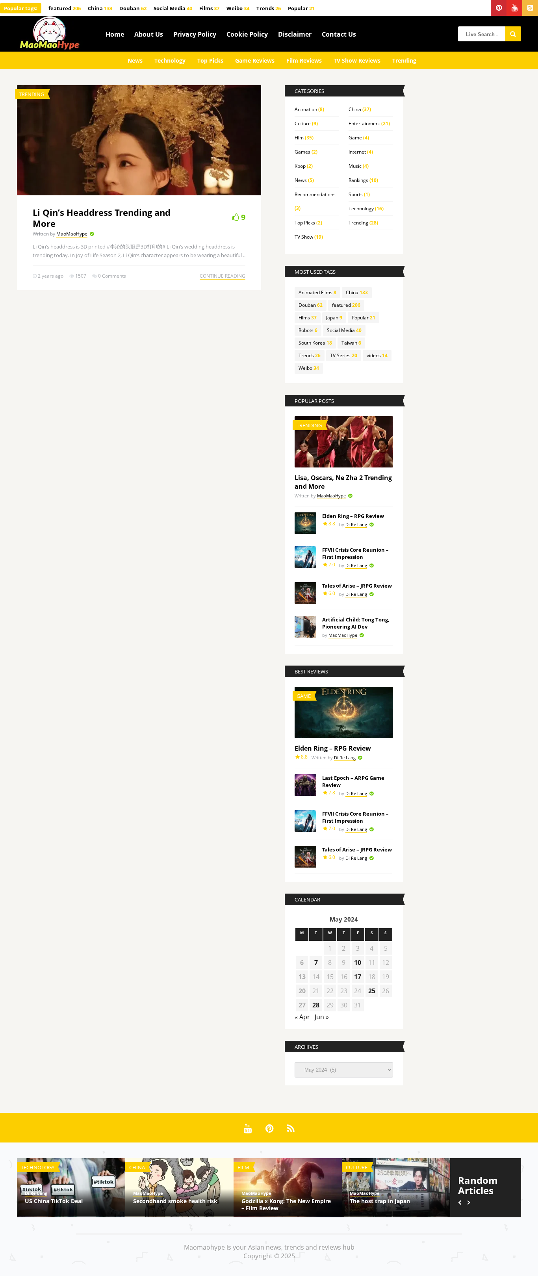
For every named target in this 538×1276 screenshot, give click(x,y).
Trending (404, 60)
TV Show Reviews (357, 60)
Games (302, 151)
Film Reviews (304, 60)
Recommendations (315, 194)
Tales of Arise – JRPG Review (357, 585)
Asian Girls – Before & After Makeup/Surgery (278, 1205)
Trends (268, 8)
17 (357, 976)
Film (299, 137)
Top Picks (210, 60)
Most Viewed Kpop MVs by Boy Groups (392, 1205)
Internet (357, 151)
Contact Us (339, 34)
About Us (148, 34)
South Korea (315, 342)
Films (209, 8)
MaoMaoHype (71, 233)
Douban (133, 8)
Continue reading (222, 276)
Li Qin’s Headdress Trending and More (102, 217)
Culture (303, 123)
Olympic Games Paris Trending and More (174, 1205)
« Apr (302, 1017)
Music (355, 166)
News (135, 60)
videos (377, 355)
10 (357, 962)
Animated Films (317, 292)
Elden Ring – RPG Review (353, 515)
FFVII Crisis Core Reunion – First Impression (355, 553)
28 (315, 1005)
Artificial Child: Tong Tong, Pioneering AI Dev (356, 623)
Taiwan (351, 342)
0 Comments (112, 276)
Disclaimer (295, 34)
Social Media (173, 8)
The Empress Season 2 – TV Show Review (69, 1205)
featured (64, 8)
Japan (334, 317)
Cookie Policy (247, 34)
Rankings (358, 180)
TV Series (343, 355)
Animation (306, 109)
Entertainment (364, 123)
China (100, 8)
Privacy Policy (194, 34)
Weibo (237, 8)
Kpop (300, 166)
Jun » (322, 1017)
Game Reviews (255, 60)
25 (371, 991)
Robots (308, 330)
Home (115, 34)
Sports (356, 194)
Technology (170, 60)
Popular (301, 8)
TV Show (304, 237)
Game (355, 137)
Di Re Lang (356, 524)
